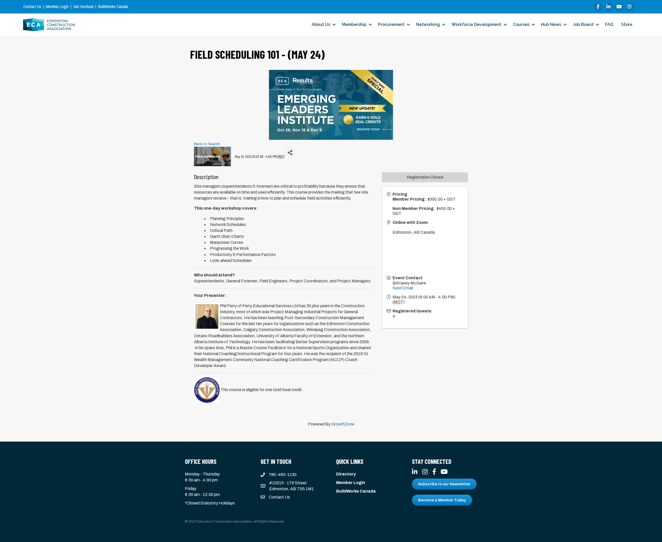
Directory (346, 474)
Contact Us (32, 6)
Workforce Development (476, 24)
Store (626, 24)
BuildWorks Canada (113, 6)
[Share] (290, 152)
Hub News (551, 24)
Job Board (583, 24)
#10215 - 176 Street (288, 483)
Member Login (57, 6)
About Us (321, 24)
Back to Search (207, 144)
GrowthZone (342, 424)
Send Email (403, 288)
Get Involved (83, 6)
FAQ (609, 24)
